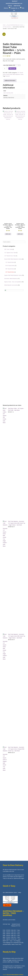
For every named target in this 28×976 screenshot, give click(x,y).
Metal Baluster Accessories (12, 285)
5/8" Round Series (10, 269)
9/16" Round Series (10, 265)
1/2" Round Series (10, 262)
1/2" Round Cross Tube (10, 255)
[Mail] (11, 1)
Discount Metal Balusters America (14, 15)
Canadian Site (14, 8)
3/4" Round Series (7, 26)
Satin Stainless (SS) (8, 93)
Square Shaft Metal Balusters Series (14, 275)
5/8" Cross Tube (9, 249)
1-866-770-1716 (17, 5)
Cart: (14, 18)
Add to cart (12, 68)
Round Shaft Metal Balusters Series (15, 25)
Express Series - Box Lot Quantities (14, 281)
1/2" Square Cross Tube (10, 252)
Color (4, 65)
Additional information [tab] (10, 80)
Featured (7, 76)
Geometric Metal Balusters (11, 278)
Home (4, 25)
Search (24, 242)
